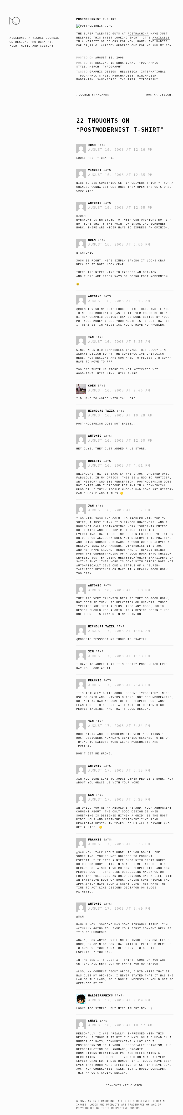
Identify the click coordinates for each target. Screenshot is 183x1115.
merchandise (122, 75)
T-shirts (127, 79)
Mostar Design (158, 94)
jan (91, 505)
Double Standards (94, 94)
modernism (84, 79)
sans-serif (106, 79)
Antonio (95, 203)
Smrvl (93, 1020)
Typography (112, 66)
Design (101, 62)
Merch (94, 66)
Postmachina (138, 33)
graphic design (103, 71)
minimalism (146, 75)
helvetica (128, 71)
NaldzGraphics (100, 995)
